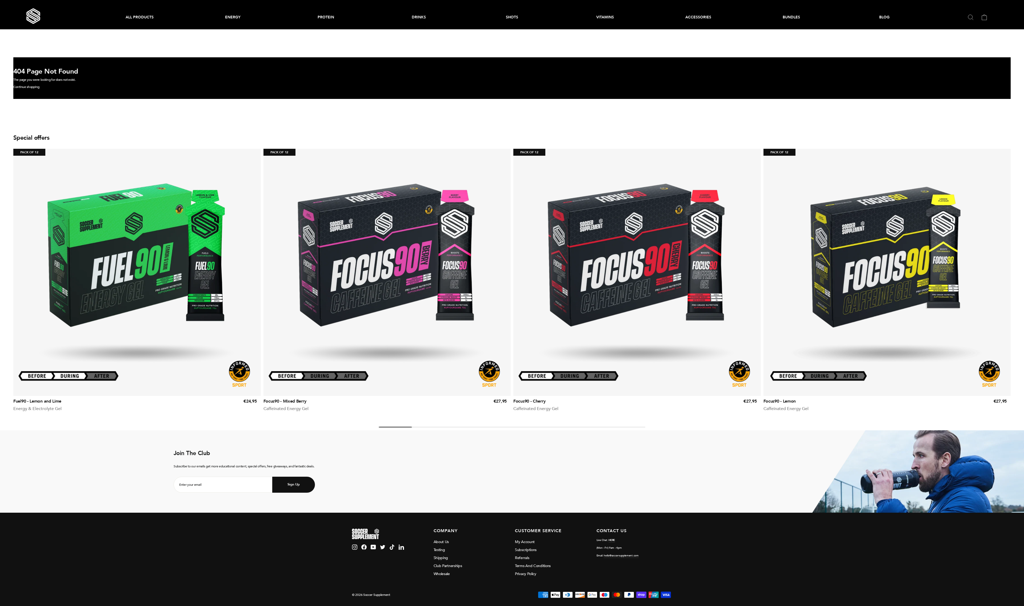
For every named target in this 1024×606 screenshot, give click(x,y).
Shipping (441, 557)
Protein (326, 17)
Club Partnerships (448, 565)
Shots (512, 17)
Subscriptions (526, 549)
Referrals (522, 557)
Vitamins (605, 17)
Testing (439, 549)
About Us (441, 541)
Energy (233, 17)
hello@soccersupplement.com (621, 555)
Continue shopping (26, 87)
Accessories (698, 17)
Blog (884, 17)
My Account (525, 541)
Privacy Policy (525, 573)
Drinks (419, 17)
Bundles (791, 17)
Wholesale (442, 573)
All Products (140, 17)
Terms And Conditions (533, 565)
